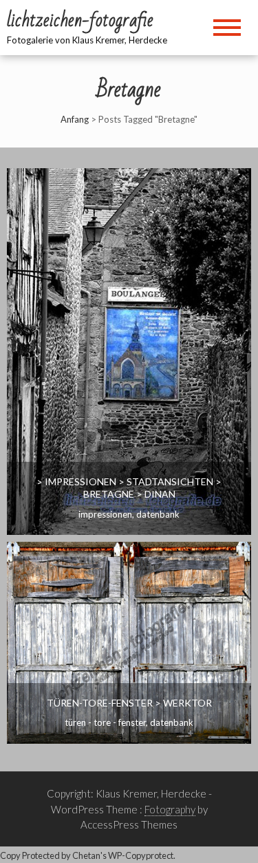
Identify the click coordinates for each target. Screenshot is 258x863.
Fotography (169, 809)
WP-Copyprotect (140, 855)
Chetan (86, 855)
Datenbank (158, 514)
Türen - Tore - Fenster (105, 722)
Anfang (75, 119)
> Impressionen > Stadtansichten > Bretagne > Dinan (129, 488)
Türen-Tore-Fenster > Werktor (129, 703)
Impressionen (105, 514)
